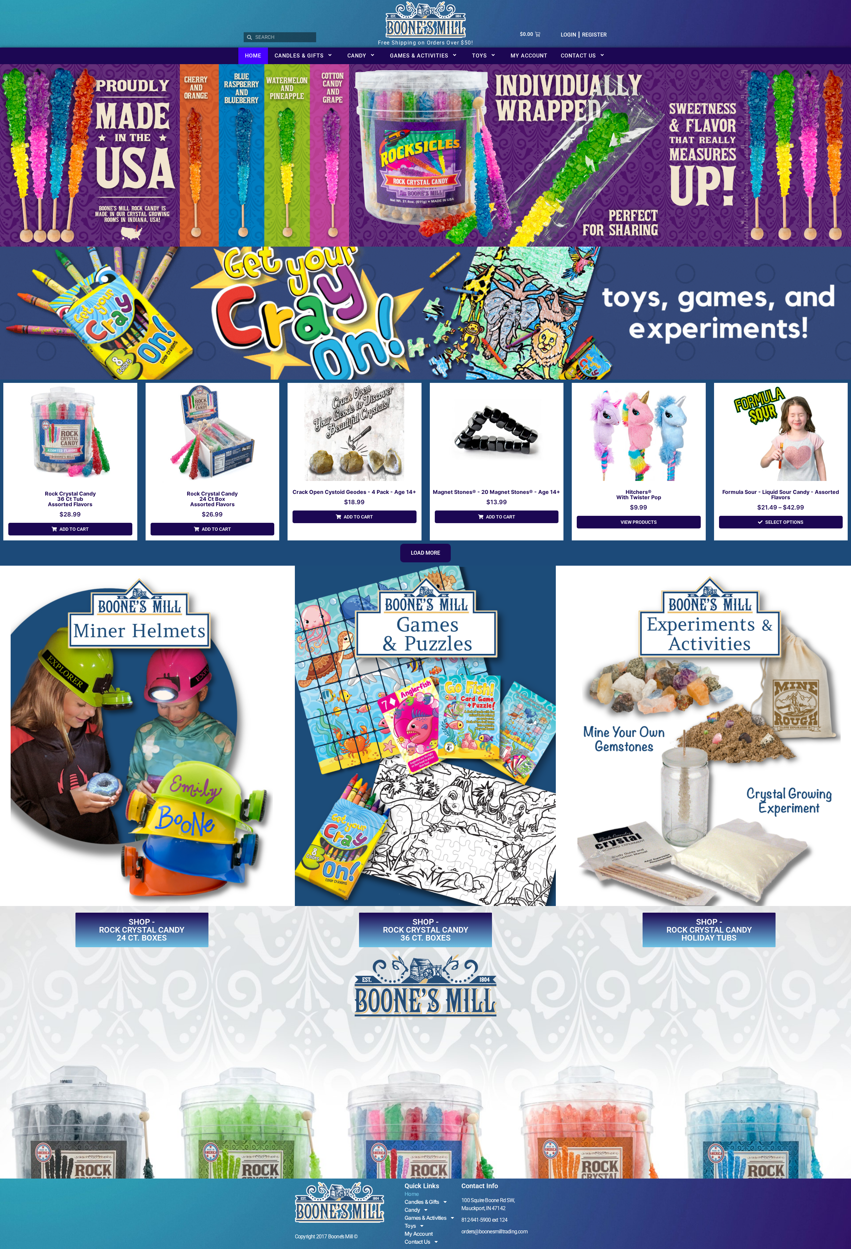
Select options (784, 522)
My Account (529, 56)
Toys (479, 56)
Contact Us (578, 56)
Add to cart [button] (74, 529)
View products (639, 522)
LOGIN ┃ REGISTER (584, 35)
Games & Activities (419, 56)
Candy (356, 56)
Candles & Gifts (299, 56)
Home (253, 56)
